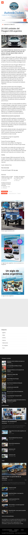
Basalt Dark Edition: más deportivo (16, 493)
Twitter (22, 529)
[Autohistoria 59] (5, 450)
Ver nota (15, 170)
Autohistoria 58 (12, 454)
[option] (15, 24)
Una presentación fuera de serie (15, 437)
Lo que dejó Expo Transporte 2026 (14, 395)
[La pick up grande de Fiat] (5, 500)
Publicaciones (5, 342)
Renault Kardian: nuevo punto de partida (17, 510)
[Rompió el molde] (5, 489)
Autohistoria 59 (12, 449)
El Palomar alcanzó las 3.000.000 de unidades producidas (6, 184)
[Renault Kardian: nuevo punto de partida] (5, 511)
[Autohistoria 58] (5, 456)
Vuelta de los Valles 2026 (10, 24)
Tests (3, 348)
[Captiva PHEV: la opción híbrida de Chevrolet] (14, 469)
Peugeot (18, 193)
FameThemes (23, 533)
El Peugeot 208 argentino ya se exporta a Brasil (19, 177)
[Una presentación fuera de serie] (5, 439)
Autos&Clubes (14, 13)
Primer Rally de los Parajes (13, 378)
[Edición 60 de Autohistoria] (5, 444)
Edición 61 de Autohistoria (9, 421)
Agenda (3, 332)
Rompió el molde (12, 487)
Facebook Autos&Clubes (7, 529)
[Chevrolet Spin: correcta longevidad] (5, 506)
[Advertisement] (14, 313)
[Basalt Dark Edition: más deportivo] (5, 494)
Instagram (16, 529)
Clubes (3, 335)
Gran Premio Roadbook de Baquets (14, 382)
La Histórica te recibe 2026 (12, 387)
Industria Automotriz (12, 193)
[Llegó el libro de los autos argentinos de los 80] (5, 432)
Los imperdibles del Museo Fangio (14, 365)
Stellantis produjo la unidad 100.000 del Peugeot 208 (7, 177)
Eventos (4, 337)
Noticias (10, 191)
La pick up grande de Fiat (14, 499)
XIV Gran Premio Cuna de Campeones (15, 391)
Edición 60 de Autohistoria (14, 443)
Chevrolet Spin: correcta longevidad (16, 504)
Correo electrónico (13, 531)
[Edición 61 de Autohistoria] (14, 414)
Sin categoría (5, 345)
